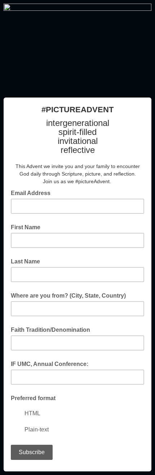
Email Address (33, 192)
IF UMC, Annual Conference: (49, 364)
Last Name (25, 261)
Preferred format (33, 398)
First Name (25, 227)
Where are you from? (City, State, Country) (68, 296)
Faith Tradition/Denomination (50, 330)
